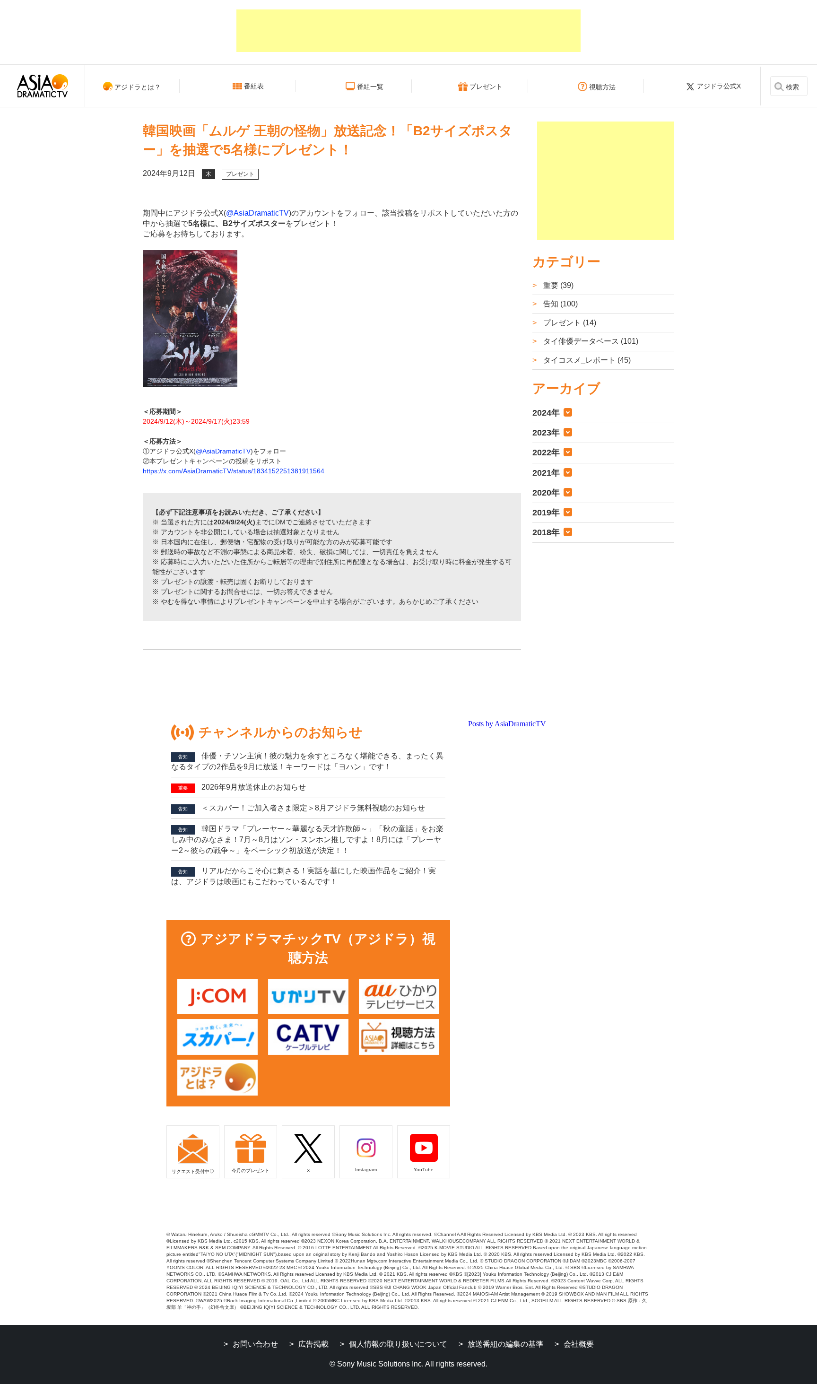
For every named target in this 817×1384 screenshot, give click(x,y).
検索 (792, 87)
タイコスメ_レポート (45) (586, 360)
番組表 (254, 86)
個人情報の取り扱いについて (398, 1344)
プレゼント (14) (568, 323)
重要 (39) (557, 285)
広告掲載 (313, 1344)
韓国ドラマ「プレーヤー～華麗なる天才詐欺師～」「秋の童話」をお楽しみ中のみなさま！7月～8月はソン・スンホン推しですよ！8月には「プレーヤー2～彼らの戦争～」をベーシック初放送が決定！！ (307, 839)
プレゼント (486, 86)
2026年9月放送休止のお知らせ (242, 787)
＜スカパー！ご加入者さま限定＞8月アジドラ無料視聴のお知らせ (301, 808)
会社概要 (579, 1344)
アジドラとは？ (137, 87)
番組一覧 (370, 86)
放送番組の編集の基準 (505, 1344)
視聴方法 (602, 87)
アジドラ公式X (719, 86)
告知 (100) (559, 304)
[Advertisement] (408, 30)
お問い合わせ (255, 1344)
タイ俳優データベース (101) (589, 341)
